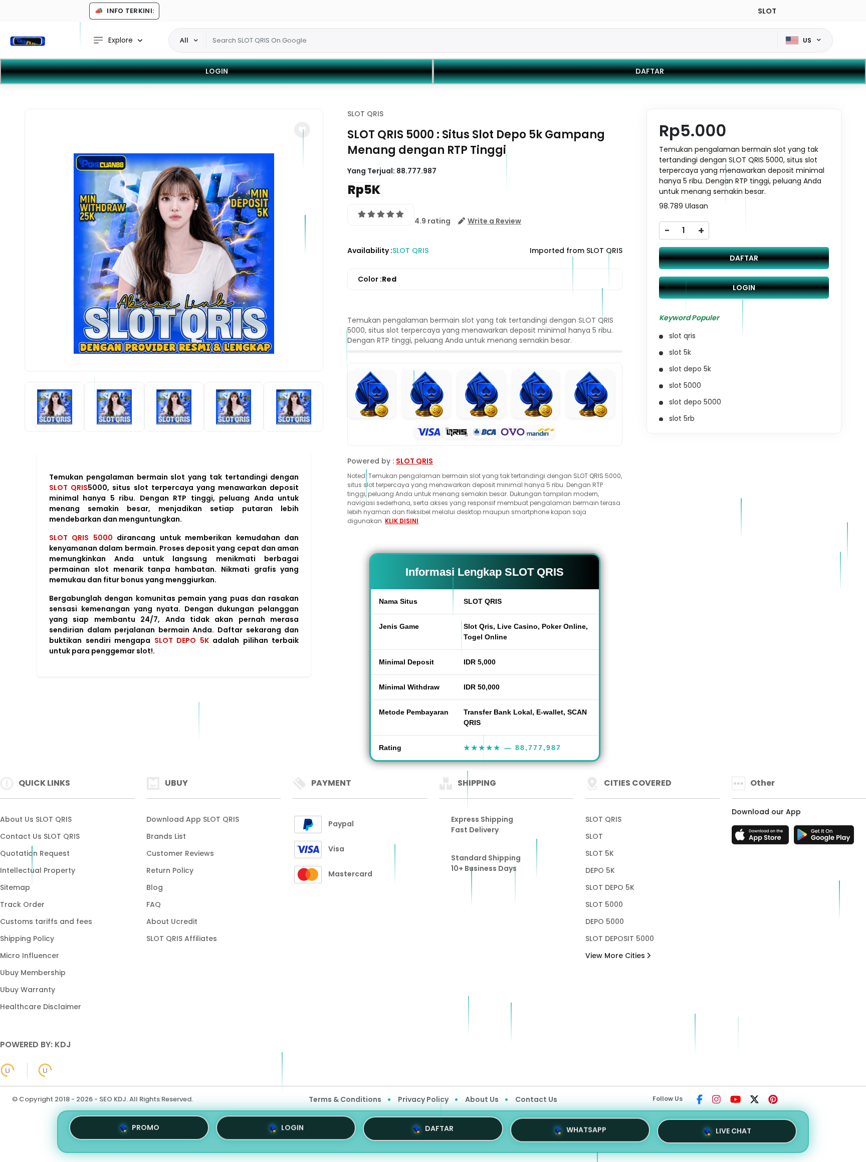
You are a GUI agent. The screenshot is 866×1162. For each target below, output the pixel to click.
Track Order (22, 904)
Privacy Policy (423, 1099)
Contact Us (536, 1099)
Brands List (166, 836)
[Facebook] (700, 1100)
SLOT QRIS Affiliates (181, 939)
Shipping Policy (27, 939)
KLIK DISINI (401, 521)
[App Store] (762, 837)
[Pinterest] (773, 1100)
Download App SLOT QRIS (192, 819)
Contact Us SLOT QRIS (40, 836)
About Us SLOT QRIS (36, 819)
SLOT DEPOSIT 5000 (619, 939)
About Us (482, 1099)
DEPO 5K (600, 870)
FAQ (153, 904)
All (184, 40)
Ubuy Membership (33, 973)
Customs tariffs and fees (46, 921)
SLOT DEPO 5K (181, 640)
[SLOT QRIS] (28, 40)
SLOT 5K (599, 853)
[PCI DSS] (7, 1070)
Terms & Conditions (345, 1099)
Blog (154, 887)
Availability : (369, 251)
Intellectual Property (37, 870)
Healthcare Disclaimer (40, 1007)
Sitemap (15, 887)
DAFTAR (649, 71)
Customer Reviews (180, 853)
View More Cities (616, 956)
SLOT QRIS (68, 488)
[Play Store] (824, 837)
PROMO (145, 1131)
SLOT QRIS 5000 (81, 538)
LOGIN (216, 71)
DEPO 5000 (604, 921)
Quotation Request (35, 853)
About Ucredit (171, 921)
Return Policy (169, 870)
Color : (377, 279)
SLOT (594, 836)
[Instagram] (716, 1100)
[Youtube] (735, 1100)
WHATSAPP (586, 1128)
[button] (302, 130)
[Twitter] (754, 1100)
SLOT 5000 (604, 904)
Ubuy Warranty (27, 990)
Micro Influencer (29, 956)
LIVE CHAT (733, 1127)
